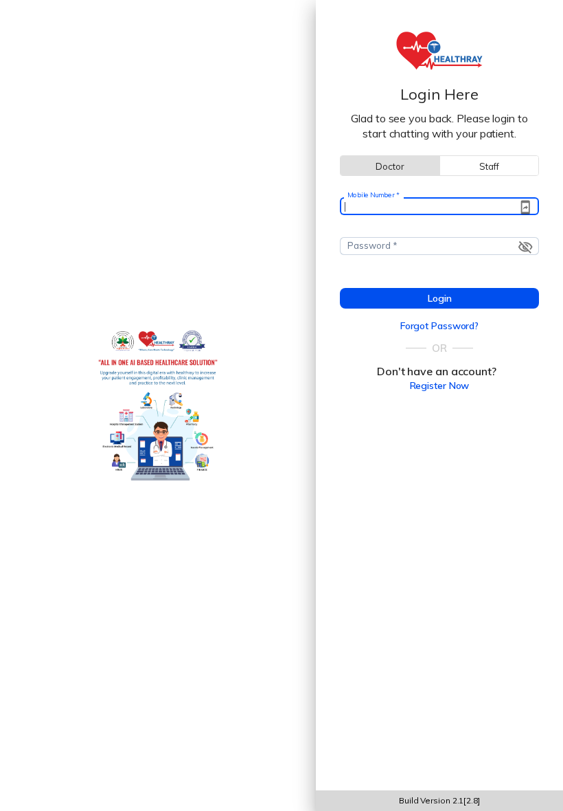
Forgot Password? (439, 326)
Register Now (440, 385)
